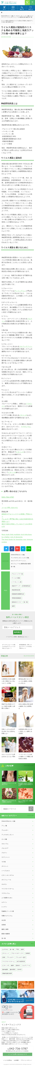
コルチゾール (26, 965)
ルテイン (4, 902)
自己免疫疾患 (21, 961)
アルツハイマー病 (17, 574)
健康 (12, 965)
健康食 (21, 17)
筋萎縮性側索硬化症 (18, 594)
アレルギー (10, 957)
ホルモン (4, 884)
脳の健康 (26, 17)
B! (23, 549)
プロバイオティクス (17, 953)
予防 (17, 949)
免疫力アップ (16, 586)
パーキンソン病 (16, 582)
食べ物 (30, 17)
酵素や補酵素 (6, 933)
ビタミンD (12, 472)
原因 (3, 957)
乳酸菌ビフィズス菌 (8, 911)
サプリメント (6, 857)
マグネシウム (26, 426)
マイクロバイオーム (8, 888)
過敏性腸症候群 (7, 973)
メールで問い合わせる (10, 508)
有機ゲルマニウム (7, 915)
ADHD (19, 969)
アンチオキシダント (19, 16)
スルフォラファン (25, 346)
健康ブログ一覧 (9, 984)
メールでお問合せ (7, 1060)
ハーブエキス (6, 870)
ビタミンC (20, 452)
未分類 (4, 920)
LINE (29, 549)
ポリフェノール (15, 17)
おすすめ (5, 949)
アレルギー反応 (21, 957)
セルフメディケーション (18, 560)
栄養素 (4, 924)
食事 (13, 606)
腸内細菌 (5, 969)
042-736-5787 (8, 497)
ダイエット (5, 953)
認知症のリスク (16, 602)
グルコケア (5, 848)
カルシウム (5, 843)
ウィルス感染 (16, 578)
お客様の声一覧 (26, 984)
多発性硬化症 (26, 586)
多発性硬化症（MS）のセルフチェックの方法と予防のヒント (25, 646)
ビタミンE (23, 415)
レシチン (4, 906)
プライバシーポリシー (26, 1060)
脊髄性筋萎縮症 (16, 598)
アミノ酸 (4, 825)
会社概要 (16, 1060)
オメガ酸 (27, 16)
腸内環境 (12, 969)
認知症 (18, 965)
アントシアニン (20, 291)
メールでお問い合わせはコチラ (17, 1054)
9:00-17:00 (27, 3)
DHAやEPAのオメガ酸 (7, 16)
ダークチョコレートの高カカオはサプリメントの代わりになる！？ (8, 646)
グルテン (4, 852)
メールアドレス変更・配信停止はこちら (17, 636)
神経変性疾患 (16, 590)
